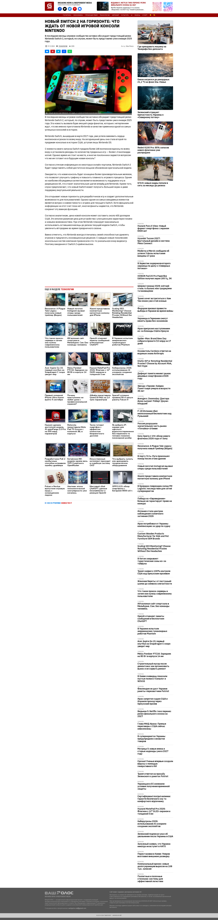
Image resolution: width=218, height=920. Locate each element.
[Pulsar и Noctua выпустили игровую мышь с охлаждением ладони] (55, 477)
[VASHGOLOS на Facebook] (60, 9)
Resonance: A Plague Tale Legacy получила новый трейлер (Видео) (154, 447)
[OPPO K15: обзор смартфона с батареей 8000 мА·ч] (123, 477)
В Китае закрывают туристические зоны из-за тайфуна (151, 561)
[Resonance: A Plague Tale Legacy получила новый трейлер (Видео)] (55, 299)
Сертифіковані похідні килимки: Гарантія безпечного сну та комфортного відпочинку (154, 799)
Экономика (78, 15)
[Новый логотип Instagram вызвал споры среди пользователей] (78, 299)
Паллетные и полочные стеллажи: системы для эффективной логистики (150, 879)
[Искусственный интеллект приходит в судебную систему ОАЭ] (100, 450)
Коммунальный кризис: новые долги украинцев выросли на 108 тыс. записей (154, 866)
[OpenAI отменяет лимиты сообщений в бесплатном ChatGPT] (100, 329)
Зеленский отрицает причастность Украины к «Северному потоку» (150, 115)
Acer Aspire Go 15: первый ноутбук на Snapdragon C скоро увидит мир (153, 644)
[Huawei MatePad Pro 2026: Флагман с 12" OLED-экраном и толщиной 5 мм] (100, 359)
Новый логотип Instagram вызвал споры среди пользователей (155, 467)
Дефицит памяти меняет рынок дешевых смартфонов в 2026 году (154, 376)
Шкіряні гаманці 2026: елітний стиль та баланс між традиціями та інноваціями (154, 288)
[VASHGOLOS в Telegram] (70, 9)
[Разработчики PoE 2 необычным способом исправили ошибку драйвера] (55, 450)
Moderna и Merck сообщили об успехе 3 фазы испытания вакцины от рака (153, 253)
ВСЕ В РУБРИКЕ (59, 503)
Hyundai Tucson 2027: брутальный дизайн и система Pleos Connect (153, 241)
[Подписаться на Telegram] (168, 7)
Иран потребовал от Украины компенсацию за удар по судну (153, 525)
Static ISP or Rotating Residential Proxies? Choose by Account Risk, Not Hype (154, 363)
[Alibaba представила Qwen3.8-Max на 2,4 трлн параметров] (100, 386)
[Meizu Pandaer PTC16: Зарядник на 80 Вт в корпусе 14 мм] (78, 359)
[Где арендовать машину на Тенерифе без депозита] (155, 33)
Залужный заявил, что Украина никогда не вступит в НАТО (153, 845)
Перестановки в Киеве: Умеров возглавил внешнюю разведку (153, 855)
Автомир (115, 15)
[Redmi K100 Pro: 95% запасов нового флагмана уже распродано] (155, 134)
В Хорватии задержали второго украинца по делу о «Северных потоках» (154, 266)
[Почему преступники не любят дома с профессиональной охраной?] (78, 386)
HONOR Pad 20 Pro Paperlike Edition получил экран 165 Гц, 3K (154, 277)
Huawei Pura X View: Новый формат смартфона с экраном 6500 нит (153, 228)
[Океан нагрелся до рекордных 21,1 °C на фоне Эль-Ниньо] (155, 66)
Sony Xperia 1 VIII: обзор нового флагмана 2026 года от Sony (153, 437)
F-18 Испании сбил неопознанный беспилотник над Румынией (154, 414)
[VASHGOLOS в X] (65, 9)
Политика (67, 15)
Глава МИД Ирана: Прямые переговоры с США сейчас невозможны (151, 726)
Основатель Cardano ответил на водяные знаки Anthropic (154, 352)
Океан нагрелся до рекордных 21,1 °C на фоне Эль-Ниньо (153, 81)
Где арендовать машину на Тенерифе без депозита (151, 48)
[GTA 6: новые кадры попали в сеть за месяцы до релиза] (155, 169)
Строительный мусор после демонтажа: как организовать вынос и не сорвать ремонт (153, 666)
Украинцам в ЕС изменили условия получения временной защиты (153, 786)
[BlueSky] (47, 51)
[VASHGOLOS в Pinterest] (75, 9)
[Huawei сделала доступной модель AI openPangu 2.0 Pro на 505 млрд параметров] (55, 416)
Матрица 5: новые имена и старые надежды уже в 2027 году (152, 751)
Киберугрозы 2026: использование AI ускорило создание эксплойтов (151, 824)
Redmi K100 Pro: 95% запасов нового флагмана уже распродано (153, 150)
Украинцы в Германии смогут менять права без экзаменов (152, 319)
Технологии (105, 15)
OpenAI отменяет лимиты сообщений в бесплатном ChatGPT (150, 619)
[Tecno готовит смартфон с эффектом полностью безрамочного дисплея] (100, 416)
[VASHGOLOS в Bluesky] (80, 9)
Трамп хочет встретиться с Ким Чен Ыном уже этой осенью (154, 300)
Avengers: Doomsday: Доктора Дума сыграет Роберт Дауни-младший (153, 401)
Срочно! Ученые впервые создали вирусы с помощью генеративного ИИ (155, 764)
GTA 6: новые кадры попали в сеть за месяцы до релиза (152, 184)
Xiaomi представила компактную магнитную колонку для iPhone (154, 477)
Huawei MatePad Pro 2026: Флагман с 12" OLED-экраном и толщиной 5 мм (153, 811)
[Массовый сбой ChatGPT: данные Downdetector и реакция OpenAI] (100, 477)
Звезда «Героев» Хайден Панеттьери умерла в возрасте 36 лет (153, 388)
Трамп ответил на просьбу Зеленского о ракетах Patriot (152, 775)
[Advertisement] (89, 266)
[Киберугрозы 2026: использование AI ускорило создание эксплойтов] (123, 359)
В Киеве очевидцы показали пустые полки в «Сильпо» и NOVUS (152, 679)
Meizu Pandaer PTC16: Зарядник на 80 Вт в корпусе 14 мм (154, 655)
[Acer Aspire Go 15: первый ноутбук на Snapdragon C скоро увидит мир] (55, 359)
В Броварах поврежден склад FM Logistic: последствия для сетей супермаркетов (154, 489)
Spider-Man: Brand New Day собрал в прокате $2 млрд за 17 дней (154, 341)
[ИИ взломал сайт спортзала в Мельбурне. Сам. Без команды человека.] (78, 329)
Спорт (144, 15)
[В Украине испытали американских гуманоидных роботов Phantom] (123, 329)
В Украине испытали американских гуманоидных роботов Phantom (152, 631)
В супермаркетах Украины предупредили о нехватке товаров (151, 739)
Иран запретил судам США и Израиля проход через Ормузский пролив (152, 701)
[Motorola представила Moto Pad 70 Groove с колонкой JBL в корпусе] (78, 416)
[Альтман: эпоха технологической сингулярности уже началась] (78, 477)
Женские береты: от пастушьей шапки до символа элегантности (154, 582)
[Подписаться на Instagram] (157, 7)
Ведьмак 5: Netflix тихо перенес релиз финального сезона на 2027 (154, 714)
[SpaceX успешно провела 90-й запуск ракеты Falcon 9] (123, 386)
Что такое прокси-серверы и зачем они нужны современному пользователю (154, 594)
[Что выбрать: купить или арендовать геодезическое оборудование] (123, 450)
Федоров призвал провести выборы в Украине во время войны (155, 309)
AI (131, 15)
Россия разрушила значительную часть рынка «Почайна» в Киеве (152, 426)
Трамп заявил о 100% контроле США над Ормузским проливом (153, 572)
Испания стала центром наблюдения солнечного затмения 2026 (150, 514)
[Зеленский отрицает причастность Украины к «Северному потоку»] (155, 98)
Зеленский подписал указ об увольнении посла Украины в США (155, 835)
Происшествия (91, 15)
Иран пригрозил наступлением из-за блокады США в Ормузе (153, 330)
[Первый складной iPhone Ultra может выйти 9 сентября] (55, 386)
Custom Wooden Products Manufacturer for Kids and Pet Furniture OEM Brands (153, 536)
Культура (125, 15)
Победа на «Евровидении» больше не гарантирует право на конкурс (154, 501)
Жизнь (137, 15)
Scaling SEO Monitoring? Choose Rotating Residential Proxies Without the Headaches (154, 549)
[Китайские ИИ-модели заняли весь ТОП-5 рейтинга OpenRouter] (78, 450)
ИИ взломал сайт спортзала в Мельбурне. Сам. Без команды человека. (153, 606)
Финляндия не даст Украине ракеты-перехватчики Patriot (153, 690)
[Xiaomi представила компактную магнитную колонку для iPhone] (100, 299)
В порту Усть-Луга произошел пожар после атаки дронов (153, 457)
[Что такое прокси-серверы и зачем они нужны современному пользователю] (55, 329)
